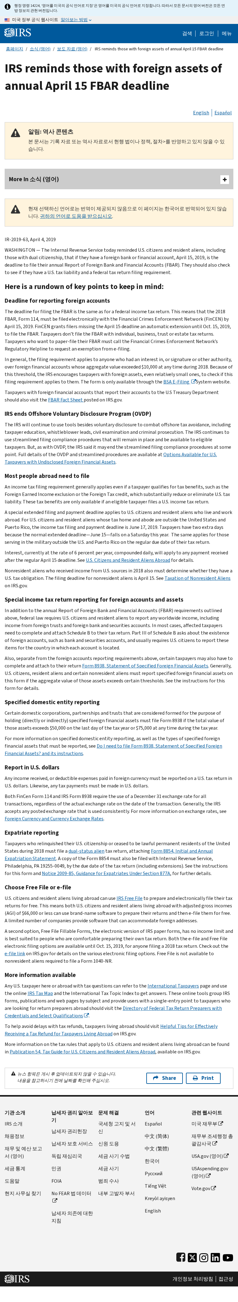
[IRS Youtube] (228, 1256)
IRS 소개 (14, 1124)
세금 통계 (15, 1168)
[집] (17, 32)
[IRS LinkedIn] (215, 1256)
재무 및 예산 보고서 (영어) (23, 1152)
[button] (206, 33)
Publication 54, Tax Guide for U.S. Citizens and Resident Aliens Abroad (82, 1051)
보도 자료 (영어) (72, 49)
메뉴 (227, 33)
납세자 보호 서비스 (72, 1143)
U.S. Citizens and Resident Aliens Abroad (128, 560)
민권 (56, 1168)
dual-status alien (86, 851)
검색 (187, 33)
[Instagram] (203, 1256)
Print (207, 1078)
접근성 (225, 1279)
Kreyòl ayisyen (160, 1198)
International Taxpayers (173, 986)
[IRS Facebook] (180, 1256)
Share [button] (169, 1078)
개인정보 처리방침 (193, 1279)
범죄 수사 (108, 1181)
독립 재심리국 (66, 1156)
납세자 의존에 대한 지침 (72, 1217)
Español (223, 112)
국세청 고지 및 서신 (117, 1128)
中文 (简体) (157, 1136)
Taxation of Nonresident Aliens (198, 578)
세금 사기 (108, 1168)
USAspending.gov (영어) (210, 1172)
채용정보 (14, 1136)
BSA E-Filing (176, 381)
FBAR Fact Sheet (66, 400)
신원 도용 (108, 1143)
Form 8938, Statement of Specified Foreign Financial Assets (145, 665)
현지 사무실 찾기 (23, 1193)
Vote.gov (201, 1188)
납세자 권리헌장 (69, 1131)
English (201, 112)
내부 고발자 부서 (116, 1193)
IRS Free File (130, 898)
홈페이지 (14, 49)
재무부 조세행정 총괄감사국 (212, 1140)
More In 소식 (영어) (34, 179)
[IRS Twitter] (192, 1256)
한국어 (152, 1161)
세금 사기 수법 (114, 1156)
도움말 (12, 1181)
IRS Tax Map (40, 993)
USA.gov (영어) (207, 1156)
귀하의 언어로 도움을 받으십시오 (76, 216)
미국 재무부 (204, 1124)
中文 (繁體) (157, 1148)
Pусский (153, 1173)
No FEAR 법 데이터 (71, 1193)
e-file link (15, 953)
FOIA (56, 1181)
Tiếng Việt (155, 1186)
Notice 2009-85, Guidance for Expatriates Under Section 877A (106, 873)
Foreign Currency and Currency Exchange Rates (54, 818)
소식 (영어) (40, 49)
